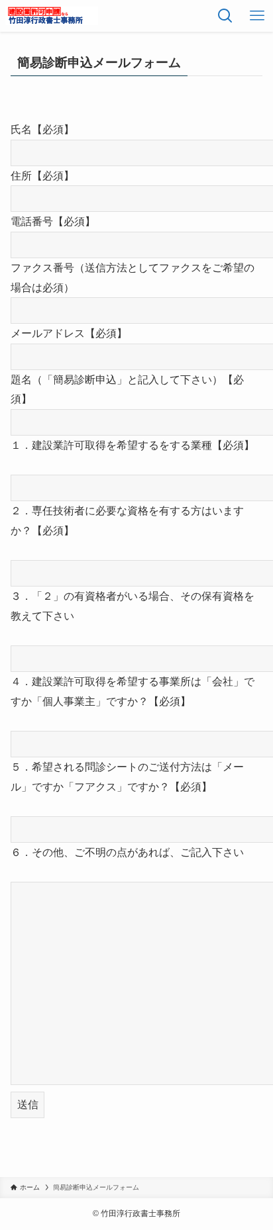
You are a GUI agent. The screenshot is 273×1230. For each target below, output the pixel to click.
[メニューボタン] (257, 16)
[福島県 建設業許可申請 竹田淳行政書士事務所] (51, 16)
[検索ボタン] (225, 16)
